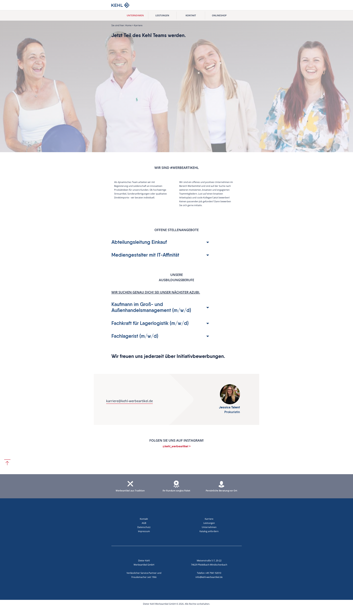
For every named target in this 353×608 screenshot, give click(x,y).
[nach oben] (7, 462)
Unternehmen (135, 15)
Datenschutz (143, 527)
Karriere (209, 518)
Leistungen (162, 15)
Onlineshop (219, 15)
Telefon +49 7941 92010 (209, 572)
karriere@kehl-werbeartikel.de (129, 401)
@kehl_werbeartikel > (176, 446)
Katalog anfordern (209, 531)
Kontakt (191, 15)
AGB (144, 523)
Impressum (144, 531)
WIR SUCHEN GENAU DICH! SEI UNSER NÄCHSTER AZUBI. (155, 292)
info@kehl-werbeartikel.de (209, 577)
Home (128, 25)
